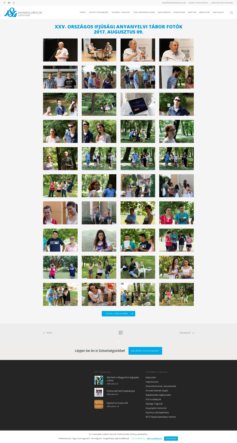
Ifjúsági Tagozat (121, 12)
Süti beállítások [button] (138, 438)
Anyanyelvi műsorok (156, 408)
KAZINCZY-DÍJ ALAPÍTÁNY (198, 3)
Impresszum (152, 381)
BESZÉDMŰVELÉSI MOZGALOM (174, 3)
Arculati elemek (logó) (157, 390)
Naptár (192, 12)
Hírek (83, 12)
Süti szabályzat (153, 399)
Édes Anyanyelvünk (144, 12)
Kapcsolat (218, 12)
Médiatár (204, 12)
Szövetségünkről (99, 12)
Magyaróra (164, 12)
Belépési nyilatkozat (145, 350)
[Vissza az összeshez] (120, 332)
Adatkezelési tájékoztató (158, 394)
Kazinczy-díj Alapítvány (157, 412)
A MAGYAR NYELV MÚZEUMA (222, 3)
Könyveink (179, 12)
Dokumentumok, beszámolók (161, 386)
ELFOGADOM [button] (171, 438)
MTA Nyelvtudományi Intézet (161, 416)
